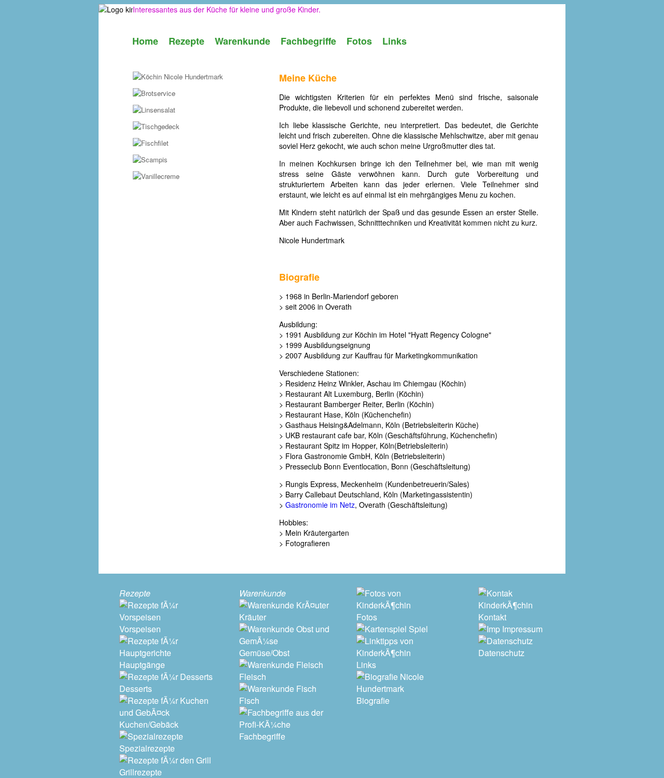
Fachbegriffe (308, 41)
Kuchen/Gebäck (148, 724)
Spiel (417, 629)
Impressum (521, 629)
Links (394, 41)
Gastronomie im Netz (320, 504)
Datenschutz (501, 653)
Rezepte (186, 41)
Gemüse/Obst (264, 653)
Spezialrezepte (147, 748)
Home (145, 41)
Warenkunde (242, 41)
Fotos (359, 41)
